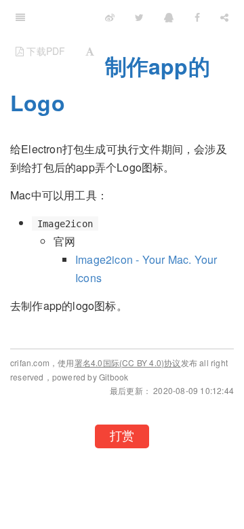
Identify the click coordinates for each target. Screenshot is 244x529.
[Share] (224, 17)
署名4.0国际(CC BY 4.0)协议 (128, 362)
